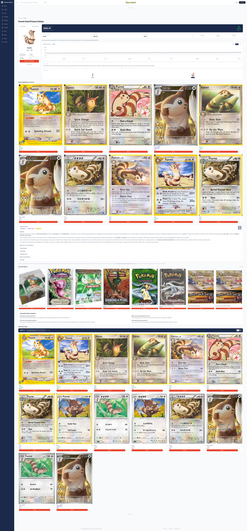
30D (233, 44)
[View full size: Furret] (29, 36)
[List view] (240, 330)
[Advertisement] (130, 11)
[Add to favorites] (59, 152)
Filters (21, 330)
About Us (165, 528)
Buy (39, 151)
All (240, 44)
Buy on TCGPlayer (30, 61)
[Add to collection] (61, 152)
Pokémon (20, 18)
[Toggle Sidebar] (17, 2)
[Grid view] (238, 330)
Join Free (242, 2)
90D (237, 44)
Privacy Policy (177, 528)
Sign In (237, 2)
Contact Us (170, 528)
